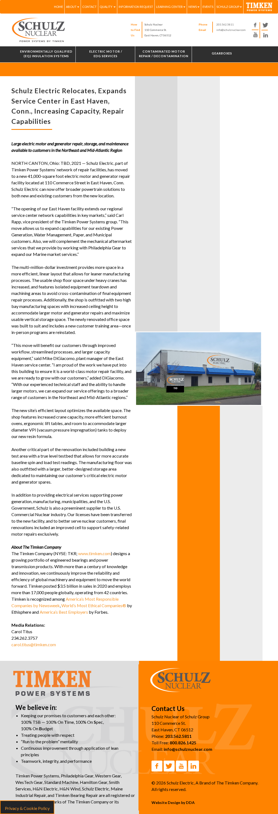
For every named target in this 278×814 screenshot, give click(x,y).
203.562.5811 (225, 24)
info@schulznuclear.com (231, 29)
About (71, 6)
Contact (89, 6)
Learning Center (169, 6)
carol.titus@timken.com (33, 644)
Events (208, 6)
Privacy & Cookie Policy (27, 808)
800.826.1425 (183, 742)
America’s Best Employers (64, 611)
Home (58, 6)
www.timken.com (94, 553)
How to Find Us (135, 30)
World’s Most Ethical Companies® (93, 605)
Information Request (136, 6)
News (192, 6)
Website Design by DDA (173, 802)
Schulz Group (227, 6)
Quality (106, 6)
